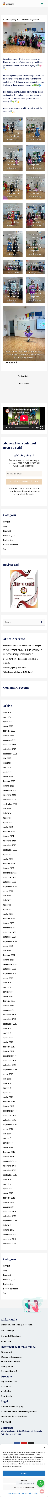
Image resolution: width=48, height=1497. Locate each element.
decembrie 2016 (10, 1161)
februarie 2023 (9, 863)
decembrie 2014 (10, 1234)
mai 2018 (7, 1088)
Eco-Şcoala (6, 1396)
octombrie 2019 (9, 1019)
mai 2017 (7, 1138)
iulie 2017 (7, 1134)
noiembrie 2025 (9, 744)
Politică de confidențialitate (29, 1493)
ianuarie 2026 (8, 735)
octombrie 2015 (9, 1216)
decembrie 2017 (10, 1111)
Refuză (24, 1480)
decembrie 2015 (10, 1207)
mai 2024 (7, 818)
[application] (24, 418)
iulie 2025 (7, 758)
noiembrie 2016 (9, 1166)
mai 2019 (7, 1033)
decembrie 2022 (10, 873)
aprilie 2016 (8, 1188)
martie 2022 (8, 914)
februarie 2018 (9, 1101)
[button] (44, 1447)
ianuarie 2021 (8, 960)
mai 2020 (7, 987)
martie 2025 (8, 776)
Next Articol (24, 383)
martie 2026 (8, 726)
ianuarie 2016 (8, 1202)
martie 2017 (8, 1147)
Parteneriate (8, 540)
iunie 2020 (7, 982)
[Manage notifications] (42, 1491)
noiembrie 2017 (9, 1115)
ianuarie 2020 (8, 1005)
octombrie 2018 (9, 1065)
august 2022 (8, 891)
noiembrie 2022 (9, 877)
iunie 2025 (7, 763)
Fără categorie (9, 535)
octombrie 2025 (9, 749)
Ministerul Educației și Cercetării (17, 1324)
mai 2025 (7, 767)
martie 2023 (8, 859)
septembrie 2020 (10, 973)
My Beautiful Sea (9, 1381)
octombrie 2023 (9, 845)
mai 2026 (7, 717)
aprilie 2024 (8, 822)
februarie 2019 (9, 1047)
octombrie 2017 (9, 1120)
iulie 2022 (7, 895)
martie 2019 (8, 1042)
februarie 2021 (9, 955)
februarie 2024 (9, 831)
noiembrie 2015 (9, 1211)
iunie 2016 (7, 1179)
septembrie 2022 (10, 886)
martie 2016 (8, 1193)
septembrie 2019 (10, 1024)
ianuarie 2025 (8, 786)
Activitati (8, 19)
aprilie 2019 (8, 1037)
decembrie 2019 (10, 1010)
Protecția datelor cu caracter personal (19, 1411)
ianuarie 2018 (8, 1106)
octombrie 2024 (9, 799)
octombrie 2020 (9, 969)
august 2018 (8, 1074)
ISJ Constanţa (7, 1330)
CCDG (4, 1341)
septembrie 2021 (10, 941)
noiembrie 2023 (9, 841)
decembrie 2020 (10, 964)
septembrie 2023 (10, 850)
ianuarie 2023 (8, 868)
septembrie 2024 (10, 804)
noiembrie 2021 (9, 932)
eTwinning (6, 1391)
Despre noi (6, 1352)
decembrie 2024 (10, 790)
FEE (9, 1341)
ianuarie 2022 (8, 923)
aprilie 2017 (8, 1143)
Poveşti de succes (10, 545)
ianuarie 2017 (8, 1156)
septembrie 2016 (10, 1175)
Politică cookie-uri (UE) (12, 1406)
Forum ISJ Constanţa (10, 1336)
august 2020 (8, 978)
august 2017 (8, 1129)
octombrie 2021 (9, 937)
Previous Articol (24, 376)
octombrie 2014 (9, 1243)
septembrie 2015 (10, 1221)
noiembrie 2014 (9, 1239)
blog (14, 19)
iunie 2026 (7, 712)
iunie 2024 (7, 813)
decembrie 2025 (10, 740)
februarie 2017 (9, 1152)
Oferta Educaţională (10, 1361)
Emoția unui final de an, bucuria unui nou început (22, 645)
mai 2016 (7, 1184)
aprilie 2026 (8, 722)
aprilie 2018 (8, 1092)
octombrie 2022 (9, 882)
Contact (6, 1421)
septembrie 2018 (10, 1069)
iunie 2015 (7, 1225)
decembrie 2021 (10, 928)
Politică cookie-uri (14, 1493)
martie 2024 (8, 827)
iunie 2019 (7, 1028)
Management (7, 1366)
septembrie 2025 (10, 754)
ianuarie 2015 (8, 1230)
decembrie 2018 (10, 1056)
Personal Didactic (9, 1371)
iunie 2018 (7, 1083)
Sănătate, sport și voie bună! (14, 667)
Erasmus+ (7, 531)
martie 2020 (8, 996)
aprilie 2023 (8, 854)
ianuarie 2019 (8, 1051)
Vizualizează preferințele (24, 1487)
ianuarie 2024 (8, 836)
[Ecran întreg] (41, 427)
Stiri (18, 19)
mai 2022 (7, 905)
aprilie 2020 (8, 992)
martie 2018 (8, 1097)
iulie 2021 (7, 950)
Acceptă (24, 1473)
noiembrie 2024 (9, 795)
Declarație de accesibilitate (14, 1416)
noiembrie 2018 (9, 1060)
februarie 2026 (9, 731)
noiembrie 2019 (9, 1015)
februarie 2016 (9, 1198)
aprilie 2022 (8, 909)
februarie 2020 (9, 1001)
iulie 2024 (7, 809)
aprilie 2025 (8, 772)
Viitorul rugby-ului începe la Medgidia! (18, 672)
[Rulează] (6, 427)
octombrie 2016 (9, 1170)
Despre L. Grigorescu (11, 1357)
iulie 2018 (7, 1079)
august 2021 (8, 946)
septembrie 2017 (10, 1124)
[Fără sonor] (37, 427)
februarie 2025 (9, 781)
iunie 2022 (7, 900)
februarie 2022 (9, 918)
